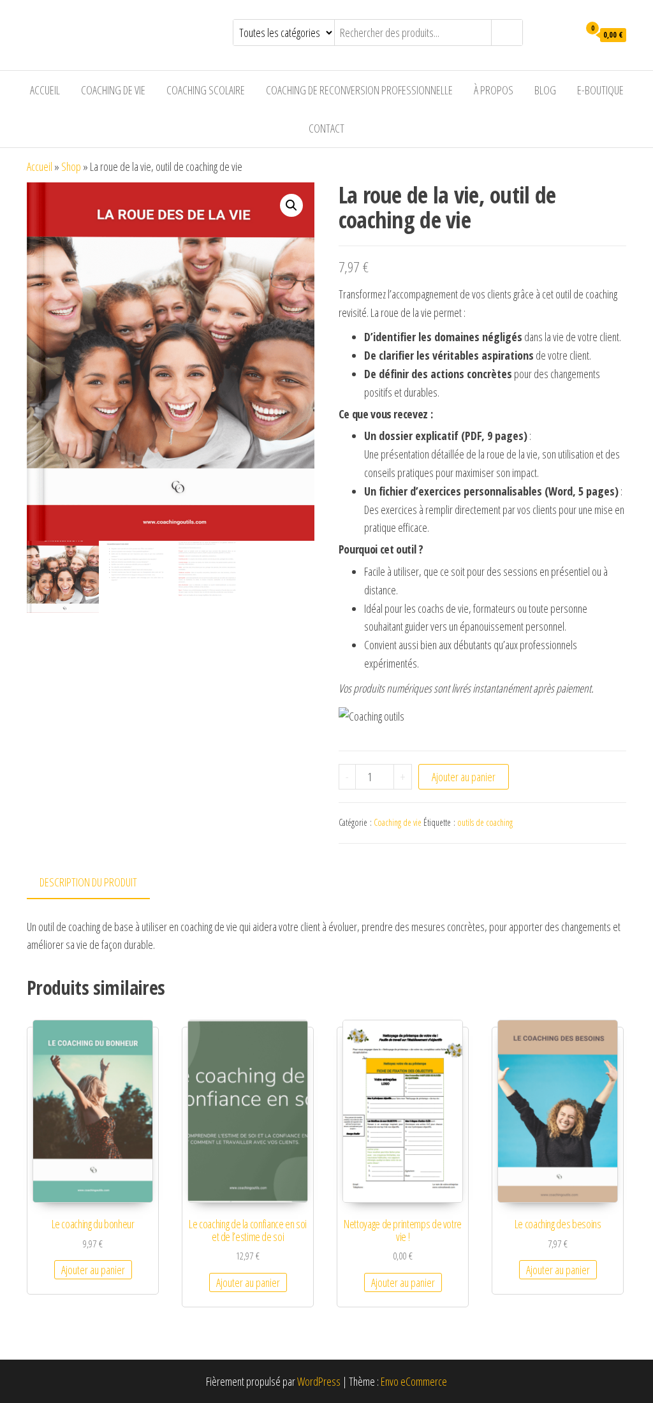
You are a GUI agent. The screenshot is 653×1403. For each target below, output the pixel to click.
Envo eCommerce (414, 1381)
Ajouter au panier (463, 776)
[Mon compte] (556, 33)
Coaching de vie (113, 90)
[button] (291, 205)
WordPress (319, 1381)
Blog (545, 90)
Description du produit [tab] (88, 882)
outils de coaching (485, 822)
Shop (71, 166)
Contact (326, 128)
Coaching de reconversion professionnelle (359, 90)
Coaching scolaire (205, 90)
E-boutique (600, 90)
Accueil (45, 90)
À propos (493, 90)
